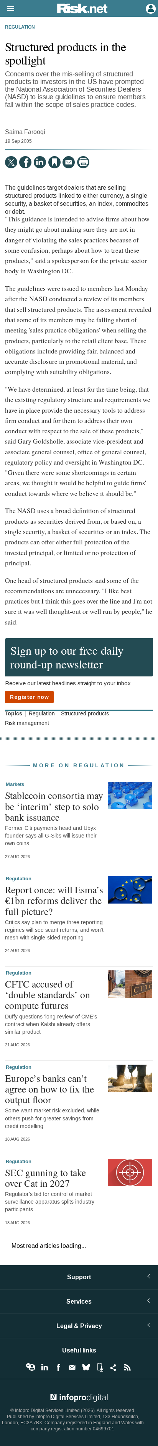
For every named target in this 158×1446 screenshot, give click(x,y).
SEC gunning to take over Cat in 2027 (45, 1177)
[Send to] (69, 162)
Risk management (27, 723)
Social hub (113, 1367)
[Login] (150, 8)
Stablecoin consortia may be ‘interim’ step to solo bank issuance (54, 806)
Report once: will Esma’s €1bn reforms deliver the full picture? (54, 900)
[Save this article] (54, 162)
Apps (99, 1367)
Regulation (20, 27)
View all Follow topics (30, 1367)
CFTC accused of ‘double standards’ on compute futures (47, 994)
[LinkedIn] (40, 162)
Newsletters (72, 1367)
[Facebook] (25, 162)
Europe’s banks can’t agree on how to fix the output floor (49, 1089)
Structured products (85, 714)
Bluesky (86, 1367)
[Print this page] (83, 162)
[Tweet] (11, 162)
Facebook (58, 1367)
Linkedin (44, 1367)
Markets (15, 784)
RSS (127, 1367)
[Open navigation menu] (7, 9)
